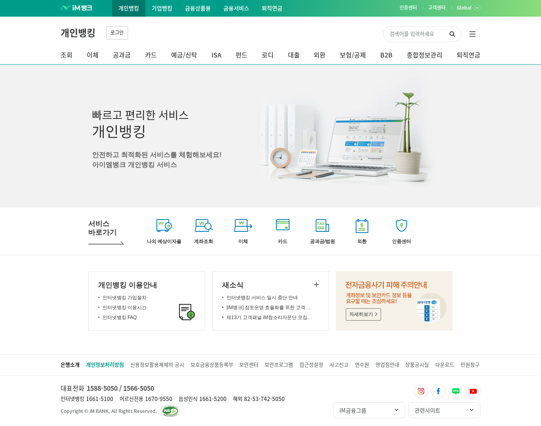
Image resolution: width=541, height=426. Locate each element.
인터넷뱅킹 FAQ (120, 317)
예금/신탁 (184, 54)
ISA (216, 54)
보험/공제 (353, 54)
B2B (386, 54)
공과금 (122, 54)
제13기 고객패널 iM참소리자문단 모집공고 (270, 317)
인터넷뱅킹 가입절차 (125, 297)
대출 (294, 54)
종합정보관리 (424, 54)
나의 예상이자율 (164, 241)
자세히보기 (361, 314)
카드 (151, 54)
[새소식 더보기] (316, 284)
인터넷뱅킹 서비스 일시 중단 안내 (262, 297)
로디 (268, 54)
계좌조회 (203, 241)
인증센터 (401, 241)
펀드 (242, 54)
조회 (66, 54)
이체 (93, 54)
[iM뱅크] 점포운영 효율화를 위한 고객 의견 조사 (270, 307)
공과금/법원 (322, 241)
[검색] (452, 34)
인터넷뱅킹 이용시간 (125, 307)
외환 (320, 54)
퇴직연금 (468, 54)
